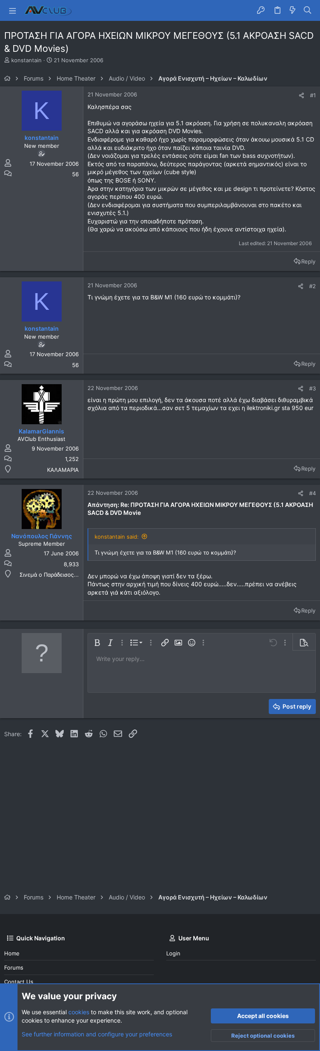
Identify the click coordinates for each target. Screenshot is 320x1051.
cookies (78, 1012)
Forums (13, 967)
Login (173, 953)
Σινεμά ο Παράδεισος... (49, 574)
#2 (312, 286)
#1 (313, 95)
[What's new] (292, 10)
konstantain (26, 60)
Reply (308, 261)
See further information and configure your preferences (97, 1034)
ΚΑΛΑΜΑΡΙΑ (63, 469)
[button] (12, 10)
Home (12, 953)
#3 (312, 388)
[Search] (308, 10)
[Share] (301, 95)
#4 (312, 493)
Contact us (18, 981)
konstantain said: (117, 536)
